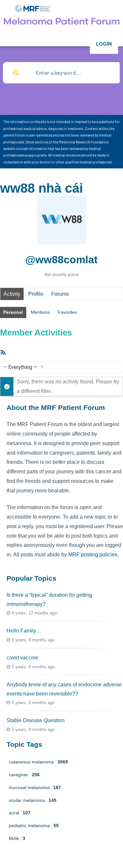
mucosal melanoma (35, 787)
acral (20, 812)
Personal (13, 312)
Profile (35, 294)
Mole (17, 838)
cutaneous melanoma (38, 761)
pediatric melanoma (34, 825)
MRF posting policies (92, 554)
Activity (12, 294)
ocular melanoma (32, 800)
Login (104, 44)
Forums (60, 294)
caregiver (24, 774)
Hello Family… (24, 631)
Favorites (67, 312)
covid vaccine (22, 657)
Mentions (40, 312)
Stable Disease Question (36, 720)
